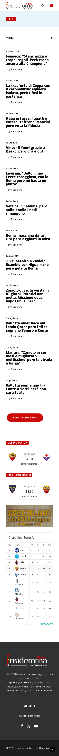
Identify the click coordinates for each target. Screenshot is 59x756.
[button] (51, 5)
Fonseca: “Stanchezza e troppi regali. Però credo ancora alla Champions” (27, 60)
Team (17, 545)
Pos (9, 545)
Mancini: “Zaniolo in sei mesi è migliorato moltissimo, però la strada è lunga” (29, 358)
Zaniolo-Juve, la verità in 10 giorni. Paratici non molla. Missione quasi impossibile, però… (27, 296)
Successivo (46, 624)
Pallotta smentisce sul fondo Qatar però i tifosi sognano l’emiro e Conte (27, 327)
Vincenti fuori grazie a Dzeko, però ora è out (25, 149)
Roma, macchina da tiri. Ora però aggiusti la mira (28, 237)
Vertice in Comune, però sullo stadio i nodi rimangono (26, 210)
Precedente (12, 624)
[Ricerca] (41, 5)
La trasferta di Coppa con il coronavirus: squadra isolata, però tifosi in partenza (28, 91)
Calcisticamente (29, 715)
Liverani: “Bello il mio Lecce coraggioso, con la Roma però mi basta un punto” (27, 179)
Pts (49, 545)
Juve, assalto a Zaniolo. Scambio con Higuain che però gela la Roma (27, 265)
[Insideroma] (19, 5)
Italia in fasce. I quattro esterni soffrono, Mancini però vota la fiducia (28, 122)
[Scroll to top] (52, 749)
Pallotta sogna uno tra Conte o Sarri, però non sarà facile (26, 389)
